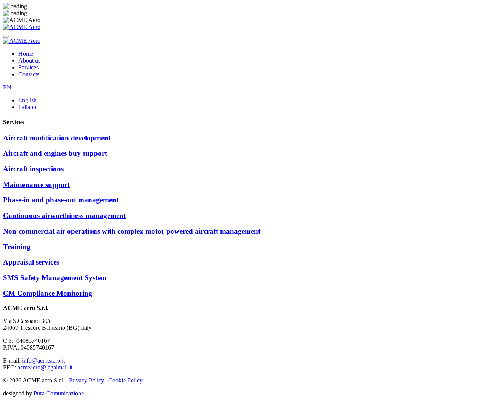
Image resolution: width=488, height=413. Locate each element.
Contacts (28, 74)
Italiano (27, 107)
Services (28, 67)
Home (25, 53)
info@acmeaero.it (43, 360)
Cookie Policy (125, 380)
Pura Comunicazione (59, 393)
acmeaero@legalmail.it (45, 367)
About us (29, 60)
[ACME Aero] (21, 27)
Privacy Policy (86, 380)
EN (7, 87)
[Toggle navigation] (6, 36)
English (27, 100)
